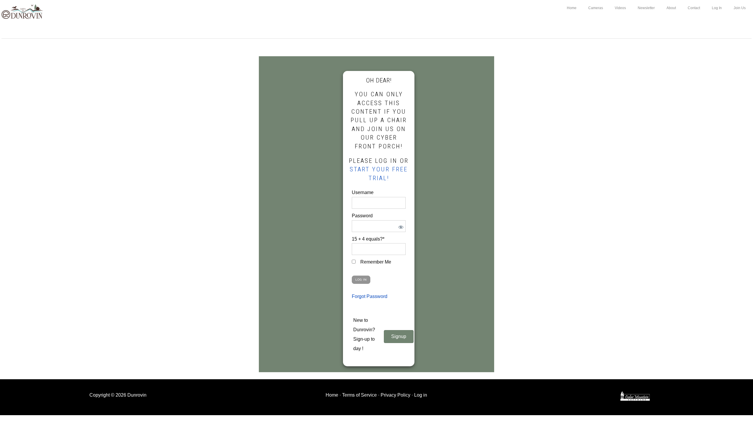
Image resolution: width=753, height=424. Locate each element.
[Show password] (400, 226)
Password (362, 215)
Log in (420, 395)
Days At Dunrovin (22, 11)
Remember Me (375, 261)
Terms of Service (359, 395)
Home (332, 395)
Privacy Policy (395, 395)
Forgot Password (369, 296)
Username (363, 192)
